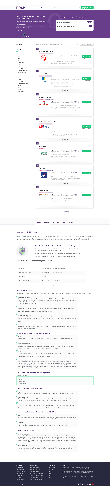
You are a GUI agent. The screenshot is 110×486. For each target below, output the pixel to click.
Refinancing (19, 477)
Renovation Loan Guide (35, 469)
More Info (18, 30)
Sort (78, 44)
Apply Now (85, 56)
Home (17, 40)
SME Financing (19, 473)
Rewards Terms (45, 484)
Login (79, 7)
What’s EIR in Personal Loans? (36, 475)
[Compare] (37, 49)
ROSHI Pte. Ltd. (66, 476)
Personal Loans (34, 7)
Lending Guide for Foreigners (36, 479)
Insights (51, 473)
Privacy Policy (32, 484)
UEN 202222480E (66, 480)
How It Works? (52, 467)
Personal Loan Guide (34, 467)
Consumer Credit (20, 467)
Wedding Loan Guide (34, 471)
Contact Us (51, 471)
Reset (33, 44)
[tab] (42, 223)
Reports (51, 475)
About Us (51, 469)
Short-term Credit (20, 469)
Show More (64, 67)
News (50, 477)
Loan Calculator (20, 479)
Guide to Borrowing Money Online (37, 473)
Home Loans (44, 7)
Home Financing (20, 475)
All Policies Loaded (65, 211)
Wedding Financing (20, 471)
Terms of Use (38, 484)
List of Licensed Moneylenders (36, 477)
